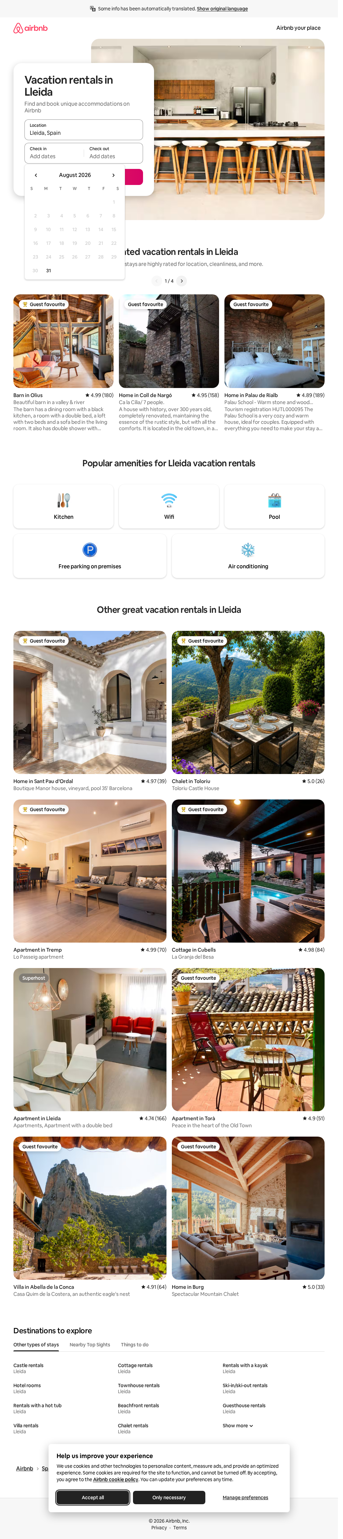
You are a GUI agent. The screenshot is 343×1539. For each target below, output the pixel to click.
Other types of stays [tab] (36, 1345)
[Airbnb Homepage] (30, 27)
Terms (180, 1528)
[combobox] (84, 133)
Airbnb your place (298, 27)
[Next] (181, 281)
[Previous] (156, 281)
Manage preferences (245, 1498)
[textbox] (54, 156)
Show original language (222, 9)
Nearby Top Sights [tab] (90, 1345)
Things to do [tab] (135, 1345)
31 (48, 271)
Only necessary (169, 1498)
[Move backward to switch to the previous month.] (36, 175)
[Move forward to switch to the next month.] (113, 175)
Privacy (159, 1528)
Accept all (93, 1498)
